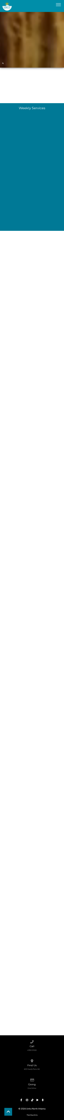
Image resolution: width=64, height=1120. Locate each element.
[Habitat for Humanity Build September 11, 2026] (32, 552)
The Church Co (32, 1115)
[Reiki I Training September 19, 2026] (32, 669)
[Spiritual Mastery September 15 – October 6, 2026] (32, 610)
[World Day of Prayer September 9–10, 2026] (32, 494)
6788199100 (32, 1050)
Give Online (32, 1088)
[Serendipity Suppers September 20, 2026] (32, 727)
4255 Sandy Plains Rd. (32, 1069)
